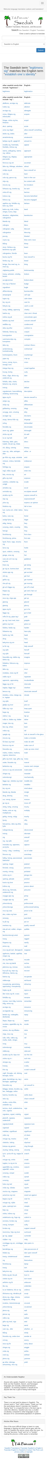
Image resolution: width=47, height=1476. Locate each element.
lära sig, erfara (8, 727)
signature (27, 1118)
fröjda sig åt (7, 990)
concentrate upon (30, 317)
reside (26, 1024)
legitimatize (28, 91)
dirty (25, 412)
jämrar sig (6, 1314)
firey (25, 531)
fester (26, 516)
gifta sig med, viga (9, 1322)
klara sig (6, 565)
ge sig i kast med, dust (11, 620)
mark (26, 753)
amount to (27, 141)
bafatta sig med (8, 321)
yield (26, 1362)
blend (26, 221)
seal (25, 1073)
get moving (28, 583)
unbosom (27, 1282)
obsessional (28, 830)
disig (4, 639)
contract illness (29, 345)
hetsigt (5, 531)
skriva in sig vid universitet (12, 770)
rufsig (5, 423)
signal (26, 1114)
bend (26, 209)
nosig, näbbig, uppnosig (11, 310)
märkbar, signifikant (10, 1131)
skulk (26, 1139)
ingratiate (27, 677)
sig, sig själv (7, 841)
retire (26, 1030)
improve (27, 663)
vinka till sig (7, 192)
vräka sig (6, 731)
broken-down (28, 280)
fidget (26, 520)
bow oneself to (29, 257)
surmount (27, 1232)
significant (28, 1131)
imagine (27, 657)
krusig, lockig (7, 372)
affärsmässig (7, 291)
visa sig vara (7, 911)
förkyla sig (6, 306)
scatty (26, 1066)
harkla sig (6, 313)
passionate (28, 858)
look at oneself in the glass (34, 734)
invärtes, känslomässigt (11, 1303)
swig (25, 1239)
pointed (26, 879)
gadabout (27, 559)
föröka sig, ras (8, 261)
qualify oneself (29, 925)
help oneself (28, 646)
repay (26, 1015)
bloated (26, 236)
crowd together (29, 368)
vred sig (5, 1355)
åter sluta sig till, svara (11, 994)
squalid (26, 1180)
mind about (28, 788)
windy (26, 1333)
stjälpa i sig (7, 1239)
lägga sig (6, 613)
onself (26, 841)
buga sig (6, 712)
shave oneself (29, 1099)
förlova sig (6, 200)
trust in (26, 1275)
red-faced (27, 980)
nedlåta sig (7, 324)
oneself (26, 837)
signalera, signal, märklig (12, 1114)
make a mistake (30, 738)
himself (26, 654)
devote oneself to (30, 397)
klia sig (5, 1070)
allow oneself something (33, 130)
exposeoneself (29, 499)
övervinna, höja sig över (11, 1232)
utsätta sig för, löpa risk (11, 1055)
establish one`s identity (20, 74)
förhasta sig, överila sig (11, 189)
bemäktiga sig (8, 1249)
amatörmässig (8, 137)
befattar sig (7, 785)
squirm (26, 1188)
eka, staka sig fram (10, 914)
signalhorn (6, 287)
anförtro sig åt (8, 1282)
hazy (26, 639)
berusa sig (6, 691)
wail (25, 1310)
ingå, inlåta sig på (9, 471)
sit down (27, 1135)
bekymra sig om (8, 642)
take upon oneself (30, 1253)
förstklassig (7, 534)
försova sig (7, 854)
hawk (26, 635)
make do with (29, 742)
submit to (27, 1217)
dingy (26, 408)
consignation (28, 335)
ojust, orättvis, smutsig (11, 551)
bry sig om (6, 302)
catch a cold (28, 306)
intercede (27, 684)
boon (26, 253)
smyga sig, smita (9, 1160)
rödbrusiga (6, 980)
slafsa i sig (7, 716)
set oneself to (29, 1085)
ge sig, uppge (7, 1236)
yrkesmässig (7, 903)
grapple (26, 620)
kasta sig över (8, 882)
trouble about (29, 1271)
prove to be (28, 911)
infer (25, 673)
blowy (26, 244)
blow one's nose (30, 240)
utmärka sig (7, 488)
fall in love (28, 506)
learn (26, 727)
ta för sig (6, 646)
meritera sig (7, 925)
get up (26, 598)
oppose (26, 845)
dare (25, 376)
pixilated (27, 871)
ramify (26, 942)
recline (26, 963)
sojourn (26, 1167)
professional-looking (31, 907)
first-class (27, 534)
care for (27, 302)
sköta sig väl (7, 434)
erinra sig (6, 946)
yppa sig (6, 358)
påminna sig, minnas (10, 967)
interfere (27, 688)
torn (25, 1268)
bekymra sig (7, 1271)
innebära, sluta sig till (10, 673)
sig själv (6, 650)
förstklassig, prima (9, 538)
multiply (27, 810)
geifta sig (6, 580)
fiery (25, 523)
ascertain (27, 163)
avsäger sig (7, 416)
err (25, 474)
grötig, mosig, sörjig (10, 816)
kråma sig (6, 886)
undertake (27, 1286)
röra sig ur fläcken (9, 284)
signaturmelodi (8, 1124)
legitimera (6, 91)
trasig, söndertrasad (10, 1256)
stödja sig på (7, 170)
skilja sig (6, 405)
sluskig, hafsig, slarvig (11, 1150)
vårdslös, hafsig (8, 1142)
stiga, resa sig (8, 1034)
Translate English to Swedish (14, 1450)
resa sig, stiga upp (9, 598)
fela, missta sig (8, 474)
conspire (27, 339)
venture (27, 1297)
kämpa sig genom (9, 1146)
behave (26, 203)
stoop (26, 1210)
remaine (27, 997)
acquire (26, 114)
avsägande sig (8, 1011)
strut (25, 1213)
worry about (28, 1344)
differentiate (28, 405)
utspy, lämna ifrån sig (10, 419)
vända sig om (7, 1279)
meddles (27, 785)
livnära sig (6, 1228)
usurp (26, 1293)
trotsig (5, 388)
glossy (26, 605)
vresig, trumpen (8, 1225)
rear (25, 953)
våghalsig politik (8, 270)
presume (27, 890)
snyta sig (6, 240)
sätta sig (6, 1135)
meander (27, 774)
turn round (27, 1279)
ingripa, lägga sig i (9, 688)
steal (26, 1203)
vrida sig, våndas (9, 1188)
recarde (27, 960)
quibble (26, 929)
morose (27, 799)
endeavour (28, 461)
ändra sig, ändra (8, 134)
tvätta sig (6, 107)
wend (26, 1325)
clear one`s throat (30, 313)
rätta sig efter (7, 328)
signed (26, 1128)
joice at (26, 705)
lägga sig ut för (8, 684)
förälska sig (7, 506)
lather (26, 719)
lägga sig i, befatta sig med (12, 781)
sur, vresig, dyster (9, 799)
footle (26, 548)
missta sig (6, 185)
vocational (28, 1307)
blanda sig (6, 221)
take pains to (29, 1243)
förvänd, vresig (8, 868)
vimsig (5, 1340)
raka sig (5, 1099)
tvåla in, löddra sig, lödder (12, 719)
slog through (28, 1146)
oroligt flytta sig (8, 520)
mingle (26, 792)
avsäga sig (7, 111)
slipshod (27, 1142)
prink (26, 900)
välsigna (6, 225)
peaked (26, 864)
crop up (27, 358)
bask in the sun (29, 177)
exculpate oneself (30, 491)
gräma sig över (8, 624)
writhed (26, 1355)
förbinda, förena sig (10, 332)
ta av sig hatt (7, 438)
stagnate (27, 1191)
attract (26, 166)
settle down (28, 1095)
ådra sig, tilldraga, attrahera (12, 166)
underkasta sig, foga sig (11, 1217)
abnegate (27, 111)
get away (27, 569)
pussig (5, 236)
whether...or (28, 1329)
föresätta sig (7, 749)
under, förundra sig (9, 762)
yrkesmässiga (8, 907)
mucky (26, 807)
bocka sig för (7, 257)
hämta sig (6, 977)
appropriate (28, 157)
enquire (26, 467)
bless (26, 225)
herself (26, 650)
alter (25, 134)
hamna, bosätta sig (10, 1095)
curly (26, 372)
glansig (5, 602)
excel (26, 488)
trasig (5, 939)
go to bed (27, 613)
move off (27, 803)
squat (26, 1184)
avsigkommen (8, 280)
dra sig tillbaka (8, 960)
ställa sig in (7, 677)
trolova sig (6, 196)
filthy (26, 527)
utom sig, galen (8, 430)
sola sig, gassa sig (9, 177)
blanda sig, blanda (9, 792)
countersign (28, 355)
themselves (28, 1260)
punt (25, 914)
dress (26, 442)
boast (26, 247)
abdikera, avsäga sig (10, 103)
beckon (26, 192)
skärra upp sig (8, 572)
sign (25, 1108)
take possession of (31, 1249)
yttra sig (6, 503)
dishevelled (28, 423)
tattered (27, 1256)
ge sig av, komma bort (11, 569)
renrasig (5, 918)
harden (26, 628)
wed (25, 1322)
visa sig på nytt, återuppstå (12, 950)
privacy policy (20, 1452)
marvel (26, 762)
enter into (27, 471)
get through (28, 594)
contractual (28, 349)
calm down (28, 298)
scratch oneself (29, 1070)
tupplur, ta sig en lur (10, 1163)
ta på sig (6, 922)
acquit (26, 120)
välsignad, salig (8, 229)
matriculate (28, 770)
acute (26, 126)
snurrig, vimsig (8, 871)
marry (26, 759)
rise (25, 1034)
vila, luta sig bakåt (9, 963)
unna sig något (8, 130)
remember (27, 1001)
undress (27, 1290)
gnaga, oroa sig (8, 555)
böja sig (5, 1210)
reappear (27, 950)
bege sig (6, 1325)
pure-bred (27, 918)
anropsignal (7, 295)
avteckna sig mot (9, 1195)
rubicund (27, 1051)
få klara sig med (8, 742)
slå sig (5, 576)
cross (26, 362)
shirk (26, 1102)
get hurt (27, 576)
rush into (27, 1058)
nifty (25, 820)
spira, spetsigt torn (9, 1206)
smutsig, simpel (8, 1173)
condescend (28, 324)
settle (26, 1089)
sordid (26, 1173)
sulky (26, 1225)
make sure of (29, 745)
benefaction (28, 215)
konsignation (7, 335)
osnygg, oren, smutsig (11, 412)
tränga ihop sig (8, 368)
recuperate (28, 977)
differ (26, 401)
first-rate (27, 538)
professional (28, 903)
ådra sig (5, 345)
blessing (27, 232)
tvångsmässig (8, 830)
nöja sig (5, 181)
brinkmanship (29, 270)
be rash (27, 189)
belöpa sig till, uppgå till (11, 141)
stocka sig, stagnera (10, 1191)
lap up (26, 716)
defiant (26, 388)
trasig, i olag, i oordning (11, 851)
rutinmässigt (7, 777)
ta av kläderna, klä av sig (12, 1290)
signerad (6, 1128)
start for (27, 1199)
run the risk (28, 1055)
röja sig (5, 499)
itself (26, 701)
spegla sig (6, 734)
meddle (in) (28, 781)
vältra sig (6, 1318)
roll (25, 1038)
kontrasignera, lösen (10, 355)
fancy (26, 510)
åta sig (5, 1286)
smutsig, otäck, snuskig (11, 527)
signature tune (29, 1124)
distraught (27, 430)
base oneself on (30, 170)
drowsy (26, 448)
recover (27, 971)
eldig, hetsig (7, 523)
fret (25, 555)
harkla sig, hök (8, 635)
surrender (27, 1236)
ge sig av (6, 803)
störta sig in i (7, 875)
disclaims (27, 416)
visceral (27, 1303)
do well (26, 434)
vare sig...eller (8, 1329)
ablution (27, 107)
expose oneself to (30, 495)
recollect (27, 967)
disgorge (27, 419)
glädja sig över (8, 705)
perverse (27, 868)
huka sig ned (7, 1184)
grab (25, 617)
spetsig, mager (8, 864)
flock (26, 542)
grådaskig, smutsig (9, 408)
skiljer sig (6, 401)
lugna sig (6, 298)
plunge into (28, 875)
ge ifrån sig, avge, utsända (12, 457)
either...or (27, 451)
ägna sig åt (7, 397)
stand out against (30, 1195)
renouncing (28, 1011)
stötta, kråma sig (9, 1213)
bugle (26, 287)
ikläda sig (6, 1253)
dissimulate (28, 427)
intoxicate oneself (30, 691)
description (28, 391)
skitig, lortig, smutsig (10, 807)
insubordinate (29, 680)
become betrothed (30, 196)
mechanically (29, 777)
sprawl (26, 1177)
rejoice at (27, 990)
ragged (26, 939)
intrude (26, 695)
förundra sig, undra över (11, 1336)
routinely (27, 1047)
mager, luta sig (8, 723)
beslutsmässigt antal (10, 935)
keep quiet (28, 708)
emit (25, 457)
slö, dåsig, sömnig (9, 448)
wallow (26, 1318)
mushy (26, 816)
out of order (28, 851)
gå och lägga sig (9, 587)
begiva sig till (7, 1199)
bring (26, 264)
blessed (27, 229)
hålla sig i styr (8, 708)
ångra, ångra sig (8, 1021)
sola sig (5, 174)
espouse (27, 478)
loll (25, 731)
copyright (29, 1452)
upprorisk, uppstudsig (10, 680)
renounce (27, 1007)
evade (26, 482)
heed (26, 642)
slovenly (27, 1150)
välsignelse (7, 232)
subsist (26, 1221)
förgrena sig (7, 942)
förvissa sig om (8, 163)
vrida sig (6, 1351)
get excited (28, 572)
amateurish (28, 137)
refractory (27, 984)
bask (26, 174)
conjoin (26, 332)
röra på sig (6, 583)
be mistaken (28, 185)
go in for (27, 609)
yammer (27, 1358)
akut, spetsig (7, 126)
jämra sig (6, 1310)
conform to (28, 328)
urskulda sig (7, 491)
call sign (27, 295)
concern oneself (30, 321)
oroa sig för (7, 1344)
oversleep (27, 854)
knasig (5, 1066)
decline (26, 382)
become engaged (30, 200)
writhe (26, 1351)
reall (25, 946)
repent (26, 1021)
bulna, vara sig (8, 516)
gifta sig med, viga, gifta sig (13, 759)
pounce (26, 882)
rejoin (26, 994)
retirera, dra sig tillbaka (11, 1030)
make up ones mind (31, 749)
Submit (40, 50)
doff (25, 438)
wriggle (26, 1347)
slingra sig (6, 774)
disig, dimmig (7, 796)
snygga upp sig (8, 896)
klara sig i (6, 594)
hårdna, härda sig (9, 628)
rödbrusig (6, 1051)
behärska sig (7, 766)
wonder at (27, 1336)
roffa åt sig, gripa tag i (11, 617)
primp (26, 896)
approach (27, 151)
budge (26, 284)
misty (26, 796)
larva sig (6, 548)
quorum (27, 935)
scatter (26, 1062)
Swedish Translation (12, 1448)
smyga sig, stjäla (9, 1203)
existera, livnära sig (10, 1221)
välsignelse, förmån (10, 253)
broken (26, 274)
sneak (26, 1160)
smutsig (5, 1180)
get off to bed (29, 587)
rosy (25, 1044)
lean (25, 723)
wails (26, 1314)
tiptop (26, 1264)
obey (26, 824)
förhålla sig (7, 997)
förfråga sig (7, 467)
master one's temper (31, 766)
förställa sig (7, 427)
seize (26, 1079)
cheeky (26, 310)
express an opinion (31, 503)
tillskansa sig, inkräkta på (12, 1293)
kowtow (27, 712)
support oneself (29, 1228)
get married (28, 580)
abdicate (27, 103)
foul (25, 551)
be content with (29, 181)
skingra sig (7, 1062)
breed (26, 261)
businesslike (28, 291)
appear (26, 145)
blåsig (5, 244)
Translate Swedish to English (31, 1448)
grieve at (27, 624)
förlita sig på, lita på (10, 1275)
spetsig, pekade (8, 879)
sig (4, 837)
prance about (29, 886)
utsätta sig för (8, 495)
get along (27, 565)
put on (26, 922)
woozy (26, 1340)
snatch (26, 1154)
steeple (26, 1206)
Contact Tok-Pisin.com (35, 1450)
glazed (26, 602)
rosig (4, 1044)
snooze (26, 1163)
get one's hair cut (30, 591)
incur (26, 669)
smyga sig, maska (9, 1139)
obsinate (27, 833)
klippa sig (6, 591)
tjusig (5, 820)
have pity (27, 631)
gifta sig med (7, 478)
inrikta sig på (7, 317)
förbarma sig (7, 631)
